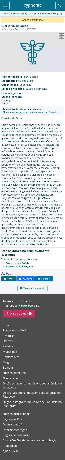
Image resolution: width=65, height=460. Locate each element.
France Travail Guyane (19, 266)
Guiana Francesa (9, 13)
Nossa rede (10, 378)
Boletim (8, 367)
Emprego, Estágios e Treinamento (36, 13)
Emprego (58, 13)
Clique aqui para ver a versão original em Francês (30, 112)
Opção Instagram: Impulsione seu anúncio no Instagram (32, 404)
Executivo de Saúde (17, 263)
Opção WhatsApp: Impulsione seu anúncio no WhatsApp (32, 385)
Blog (6, 362)
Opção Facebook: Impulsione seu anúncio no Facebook (32, 394)
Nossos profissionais (16, 414)
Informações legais (15, 430)
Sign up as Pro (12, 419)
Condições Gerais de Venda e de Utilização (30, 440)
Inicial (6, 325)
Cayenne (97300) (11, 93)
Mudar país (10, 352)
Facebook (27, 279)
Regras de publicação (16, 435)
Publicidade (10, 446)
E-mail (10, 279)
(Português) (11, 306)
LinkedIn (45, 279)
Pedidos (8, 346)
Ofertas (8, 341)
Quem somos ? (12, 424)
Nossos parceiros (14, 373)
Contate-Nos (11, 357)
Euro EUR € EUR (31, 306)
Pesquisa (8, 336)
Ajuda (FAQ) (10, 451)
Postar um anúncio (15, 330)
